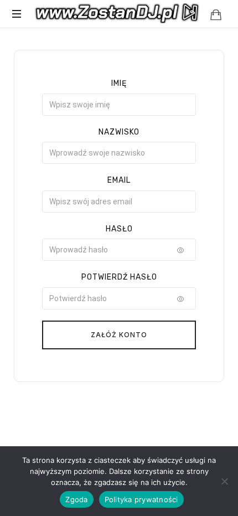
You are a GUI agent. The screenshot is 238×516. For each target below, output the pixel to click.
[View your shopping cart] (215, 14)
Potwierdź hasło (119, 277)
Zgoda (76, 499)
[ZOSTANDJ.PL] (117, 14)
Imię (119, 83)
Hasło (119, 229)
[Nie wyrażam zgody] (224, 481)
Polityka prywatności (141, 499)
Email (119, 180)
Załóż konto (119, 335)
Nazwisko (119, 132)
